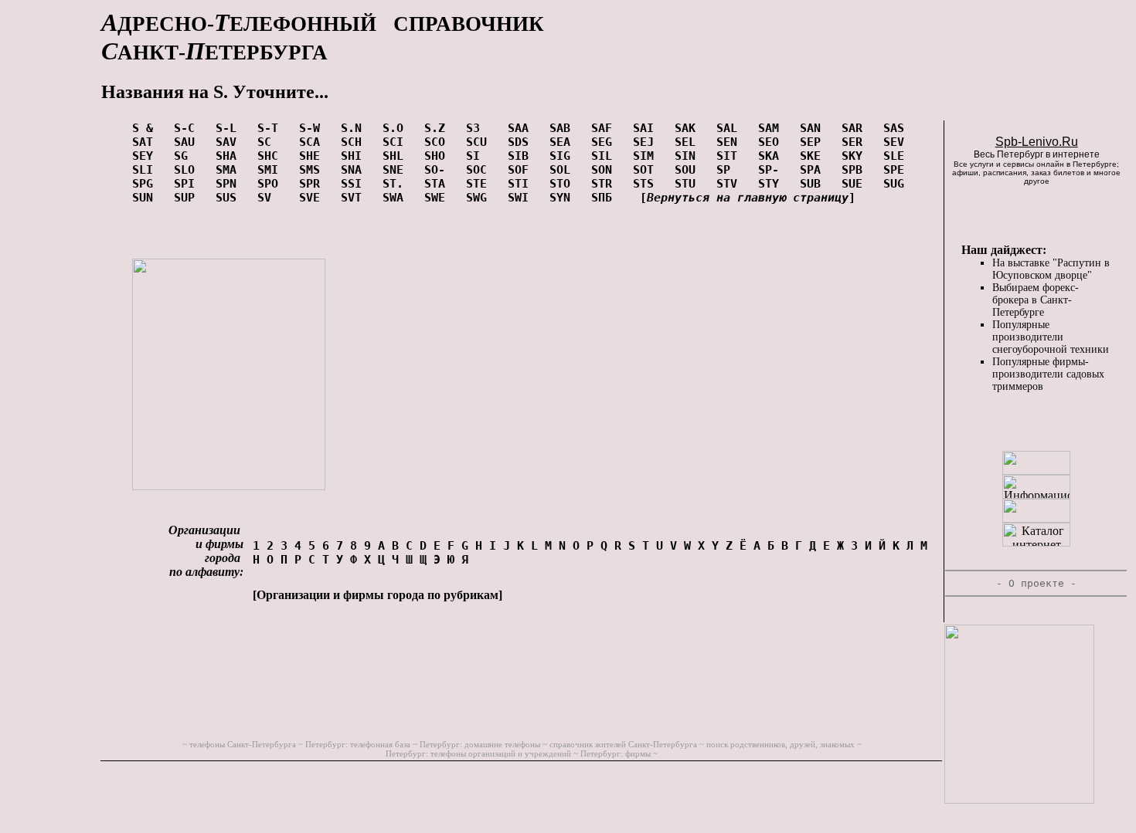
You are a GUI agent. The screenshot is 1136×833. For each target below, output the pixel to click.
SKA (772, 156)
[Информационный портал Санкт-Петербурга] (1036, 494)
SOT (647, 170)
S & (146, 128)
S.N (355, 128)
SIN (688, 156)
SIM (647, 156)
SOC (480, 170)
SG (188, 156)
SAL (730, 128)
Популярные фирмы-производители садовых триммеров (1048, 374)
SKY (855, 156)
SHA (229, 156)
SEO (772, 142)
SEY (146, 156)
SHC (271, 156)
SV (271, 198)
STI (522, 184)
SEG (605, 142)
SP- (772, 170)
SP (730, 170)
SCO (438, 142)
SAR (855, 128)
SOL (563, 170)
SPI (188, 184)
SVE (313, 198)
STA (438, 184)
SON (605, 170)
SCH (355, 142)
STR (605, 184)
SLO (188, 170)
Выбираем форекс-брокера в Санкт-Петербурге (1035, 300)
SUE (855, 184)
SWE (438, 198)
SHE (313, 156)
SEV (897, 142)
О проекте (1036, 583)
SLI (146, 170)
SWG (480, 198)
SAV (229, 142)
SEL (688, 142)
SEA (563, 142)
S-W (313, 128)
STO (563, 184)
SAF (605, 128)
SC (271, 142)
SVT (355, 198)
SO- (438, 170)
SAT (146, 142)
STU (688, 184)
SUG (897, 184)
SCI (396, 142)
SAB (563, 128)
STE (480, 184)
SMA (229, 170)
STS (647, 184)
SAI (647, 128)
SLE (897, 156)
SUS (229, 198)
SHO (438, 156)
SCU (480, 142)
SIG (563, 156)
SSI (355, 184)
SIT (730, 156)
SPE (897, 170)
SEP (814, 142)
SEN (730, 142)
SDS (522, 142)
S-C (188, 128)
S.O (396, 128)
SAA (522, 128)
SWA (396, 198)
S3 (480, 128)
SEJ (647, 142)
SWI (522, 198)
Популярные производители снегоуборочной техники (1050, 337)
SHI (355, 156)
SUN (146, 198)
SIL (605, 156)
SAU (188, 142)
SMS (313, 170)
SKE (814, 156)
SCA (313, 142)
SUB (814, 184)
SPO (271, 184)
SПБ (605, 198)
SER (855, 142)
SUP (188, 198)
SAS (897, 128)
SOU (688, 170)
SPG (146, 184)
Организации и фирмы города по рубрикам (377, 594)
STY (772, 184)
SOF (522, 170)
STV (730, 184)
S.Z (438, 128)
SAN (814, 128)
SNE (396, 170)
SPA (814, 170)
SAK (688, 128)
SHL (396, 156)
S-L (229, 128)
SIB (522, 156)
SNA (355, 170)
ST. (396, 184)
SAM (772, 128)
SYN (563, 198)
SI (480, 156)
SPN (229, 184)
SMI (271, 170)
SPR (313, 184)
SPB (855, 170)
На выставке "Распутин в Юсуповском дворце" (1051, 269)
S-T (271, 128)
